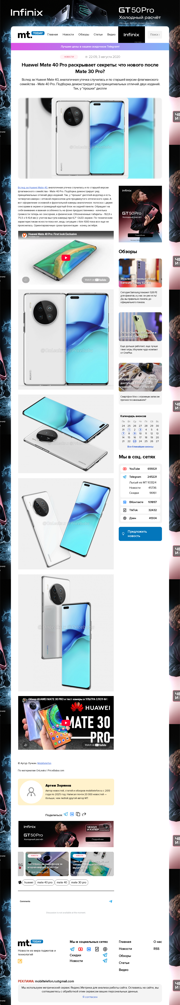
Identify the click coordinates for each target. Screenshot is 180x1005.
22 (129, 441)
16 (135, 437)
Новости (69, 57)
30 (157, 425)
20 (157, 437)
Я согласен (90, 997)
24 (123, 425)
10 (140, 433)
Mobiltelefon (44, 763)
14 (123, 437)
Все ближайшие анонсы (140, 446)
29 (151, 425)
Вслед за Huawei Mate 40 (32, 187)
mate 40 (62, 882)
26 (134, 425)
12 (152, 433)
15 (129, 437)
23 (134, 441)
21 (123, 441)
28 (146, 425)
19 (152, 437)
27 (140, 425)
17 (140, 437)
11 (146, 433)
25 (129, 425)
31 (123, 429)
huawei (28, 882)
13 (157, 433)
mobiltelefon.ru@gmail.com (54, 981)
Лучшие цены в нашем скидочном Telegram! (90, 46)
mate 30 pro (78, 882)
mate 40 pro (44, 882)
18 (146, 437)
